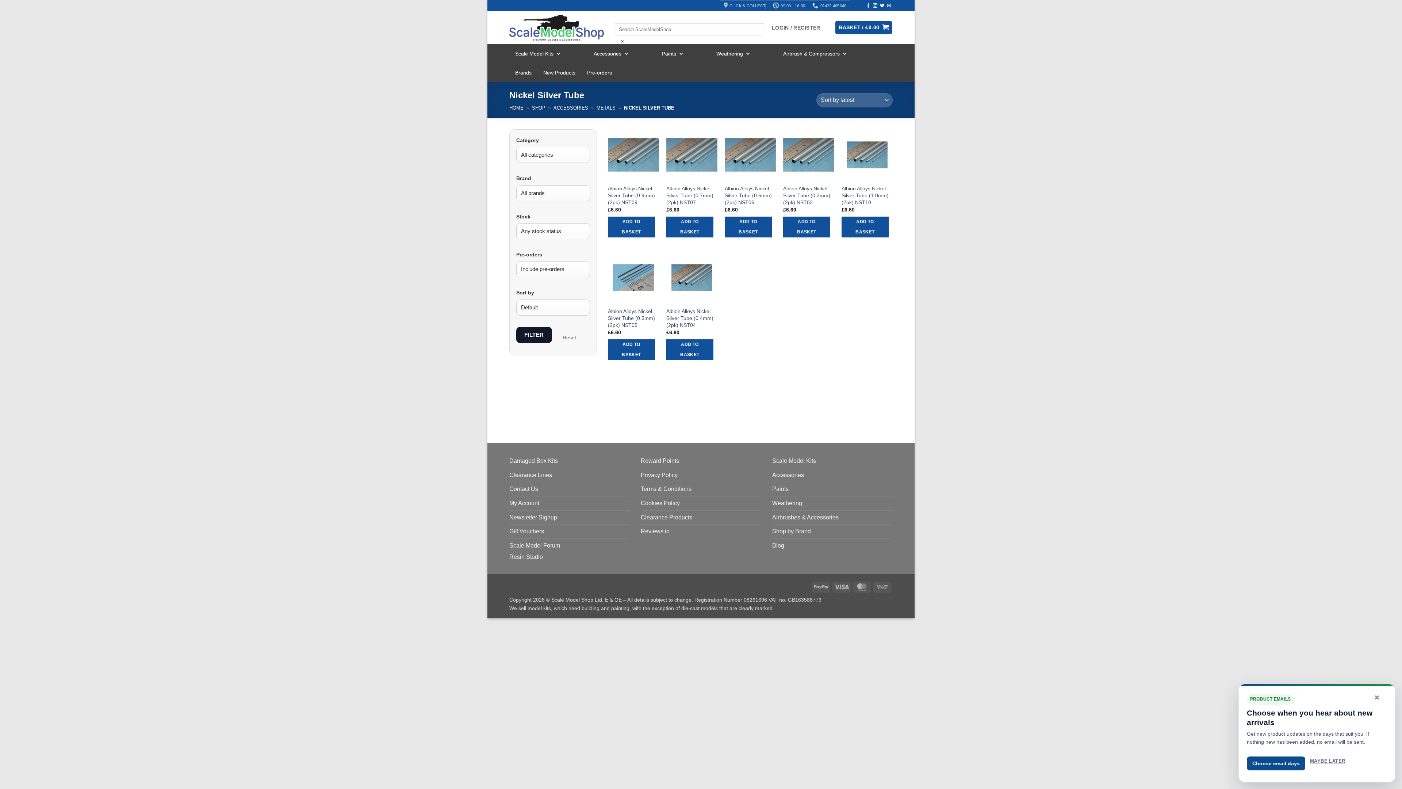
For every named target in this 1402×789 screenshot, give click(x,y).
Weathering (729, 54)
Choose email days (1276, 763)
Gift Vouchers (526, 531)
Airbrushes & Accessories (805, 517)
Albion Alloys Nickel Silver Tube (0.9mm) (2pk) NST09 (631, 195)
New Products (559, 73)
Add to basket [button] (631, 227)
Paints (669, 54)
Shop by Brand (791, 531)
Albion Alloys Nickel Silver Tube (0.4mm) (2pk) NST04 (689, 318)
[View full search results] (621, 17)
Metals (606, 108)
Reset (569, 337)
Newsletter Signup (533, 517)
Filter (534, 335)
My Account (524, 503)
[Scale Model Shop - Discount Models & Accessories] (556, 28)
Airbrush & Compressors (811, 54)
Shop (538, 108)
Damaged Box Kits (533, 461)
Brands (523, 73)
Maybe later (1327, 761)
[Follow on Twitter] (882, 5)
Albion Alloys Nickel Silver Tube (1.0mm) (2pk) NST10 (865, 195)
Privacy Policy (659, 475)
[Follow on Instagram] (875, 5)
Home (516, 108)
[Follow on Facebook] (868, 5)
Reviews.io (655, 531)
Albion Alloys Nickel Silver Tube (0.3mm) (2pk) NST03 (806, 195)
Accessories (607, 54)
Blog (778, 545)
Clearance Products (666, 517)
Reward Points (660, 461)
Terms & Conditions (666, 489)
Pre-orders (599, 73)
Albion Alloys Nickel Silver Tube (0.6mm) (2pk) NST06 (748, 195)
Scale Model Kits (534, 54)
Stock (523, 217)
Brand (523, 178)
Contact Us (523, 489)
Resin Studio (526, 557)
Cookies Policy (660, 503)
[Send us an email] (889, 5)
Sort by (525, 293)
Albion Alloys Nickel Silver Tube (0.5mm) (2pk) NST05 (631, 318)
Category (527, 140)
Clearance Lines (530, 475)
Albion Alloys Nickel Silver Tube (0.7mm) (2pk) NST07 (689, 195)
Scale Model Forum (534, 545)
